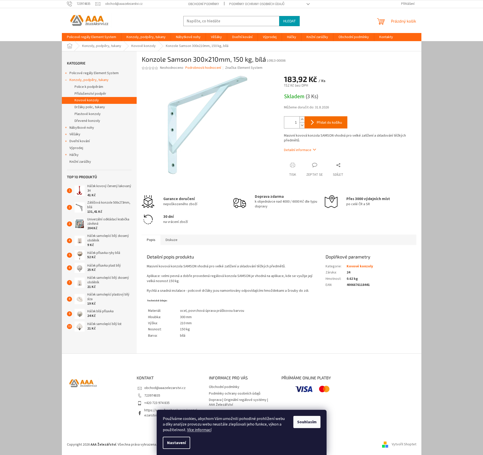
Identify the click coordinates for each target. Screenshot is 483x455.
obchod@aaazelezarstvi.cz (165, 388)
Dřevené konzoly (87, 120)
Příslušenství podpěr (90, 93)
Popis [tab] (151, 239)
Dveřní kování (79, 141)
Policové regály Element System (94, 73)
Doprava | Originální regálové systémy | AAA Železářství (238, 402)
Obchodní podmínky (203, 4)
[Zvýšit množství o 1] (302, 119)
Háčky (74, 154)
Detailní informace (297, 150)
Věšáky (74, 134)
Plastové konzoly (88, 114)
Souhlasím (307, 422)
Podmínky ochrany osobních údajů (256, 4)
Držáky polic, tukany (90, 107)
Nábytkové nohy (81, 127)
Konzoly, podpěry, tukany (89, 80)
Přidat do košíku (329, 122)
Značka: (243, 67)
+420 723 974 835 (157, 402)
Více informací (199, 430)
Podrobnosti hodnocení (203, 68)
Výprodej (76, 148)
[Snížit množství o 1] (302, 125)
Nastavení (176, 443)
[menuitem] (91, 37)
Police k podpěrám (89, 86)
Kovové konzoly (87, 100)
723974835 (152, 395)
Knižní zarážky (80, 161)
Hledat (289, 21)
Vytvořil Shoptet (404, 444)
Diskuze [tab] (171, 239)
